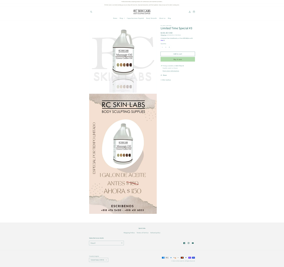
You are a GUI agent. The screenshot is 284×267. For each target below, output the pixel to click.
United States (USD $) (97, 260)
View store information (171, 71)
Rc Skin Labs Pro (180, 261)
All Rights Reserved (190, 261)
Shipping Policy (129, 233)
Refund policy (155, 233)
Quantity (163, 43)
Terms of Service (143, 233)
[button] (91, 12)
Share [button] (165, 75)
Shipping (163, 35)
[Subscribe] (122, 243)
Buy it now (178, 59)
